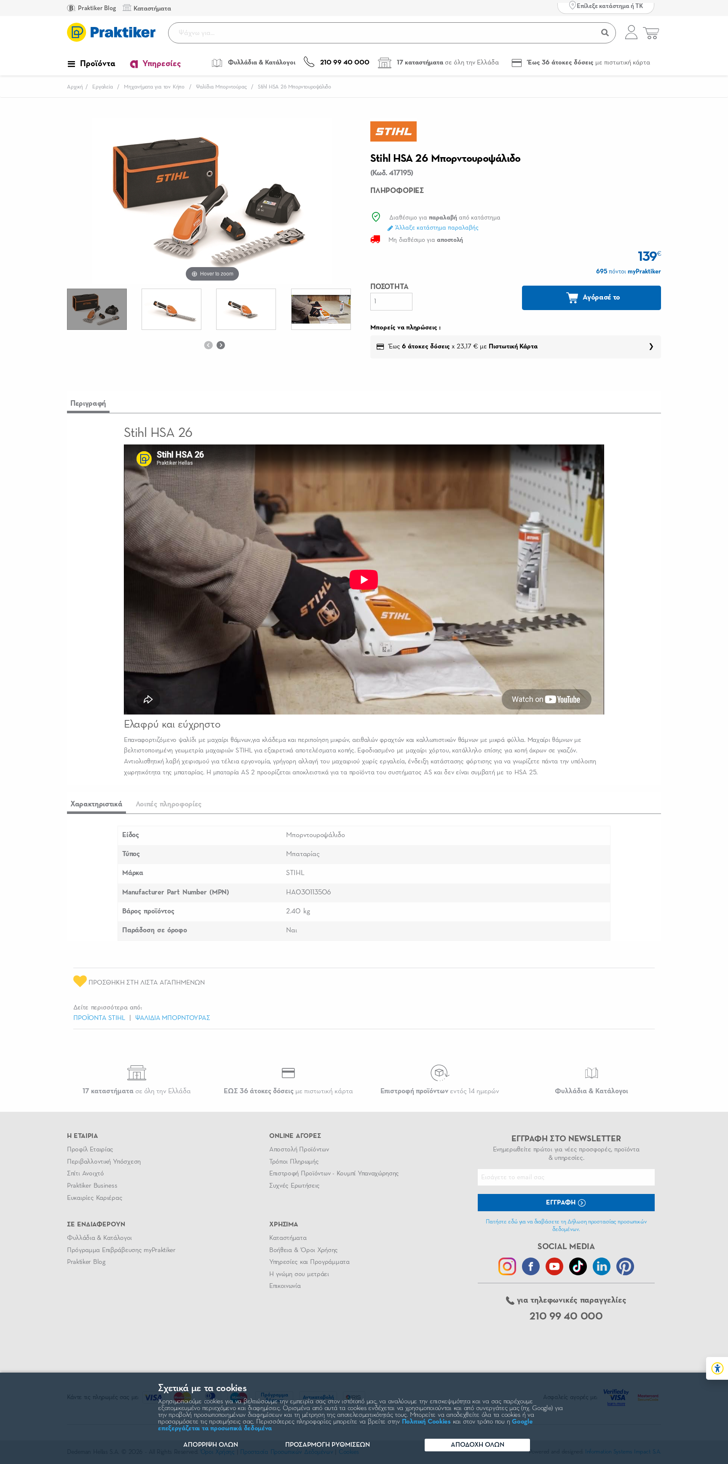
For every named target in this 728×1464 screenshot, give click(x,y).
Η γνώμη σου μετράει (299, 1274)
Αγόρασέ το (600, 297)
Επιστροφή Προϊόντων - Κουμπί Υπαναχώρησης (334, 1173)
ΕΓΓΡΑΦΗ (561, 1202)
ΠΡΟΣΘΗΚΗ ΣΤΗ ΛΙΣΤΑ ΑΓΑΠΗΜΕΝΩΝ (146, 983)
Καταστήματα (287, 1238)
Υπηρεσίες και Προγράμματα (309, 1262)
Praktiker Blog (96, 8)
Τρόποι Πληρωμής (293, 1162)
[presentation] (208, 345)
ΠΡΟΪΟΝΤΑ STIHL (99, 1018)
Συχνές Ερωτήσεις (294, 1186)
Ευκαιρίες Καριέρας (94, 1198)
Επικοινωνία (284, 1286)
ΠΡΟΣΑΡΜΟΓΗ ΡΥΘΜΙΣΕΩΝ (327, 1445)
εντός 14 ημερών (439, 1091)
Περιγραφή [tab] (88, 403)
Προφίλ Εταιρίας (90, 1149)
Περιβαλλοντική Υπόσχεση (104, 1162)
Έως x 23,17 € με (462, 346)
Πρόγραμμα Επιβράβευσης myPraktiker (121, 1250)
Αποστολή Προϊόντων (299, 1149)
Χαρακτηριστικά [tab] (96, 804)
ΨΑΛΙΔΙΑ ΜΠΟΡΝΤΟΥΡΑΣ (172, 1018)
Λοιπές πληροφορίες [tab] (169, 804)
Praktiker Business (92, 1186)
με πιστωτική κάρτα (288, 1091)
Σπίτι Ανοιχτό (85, 1173)
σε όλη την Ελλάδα (137, 1091)
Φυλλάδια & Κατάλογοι (99, 1238)
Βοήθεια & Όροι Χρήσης (303, 1250)
